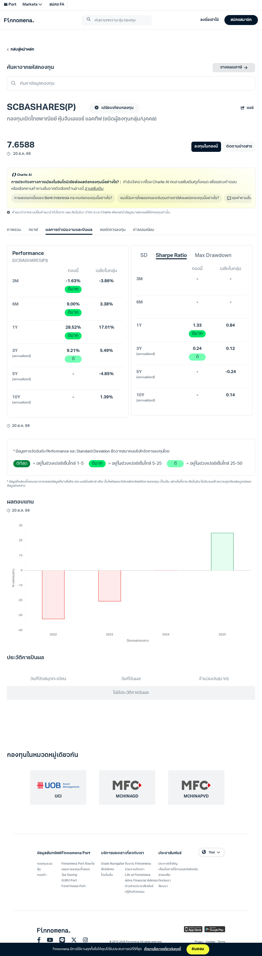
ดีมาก (73, 289)
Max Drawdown (213, 255)
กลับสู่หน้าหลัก (21, 50)
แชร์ (250, 108)
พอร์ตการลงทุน (112, 230)
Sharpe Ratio (171, 255)
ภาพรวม (14, 230)
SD (144, 255)
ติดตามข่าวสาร (239, 147)
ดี (73, 359)
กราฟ (33, 230)
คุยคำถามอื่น (242, 198)
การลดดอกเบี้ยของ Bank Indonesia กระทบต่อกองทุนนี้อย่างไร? (63, 198)
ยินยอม (198, 949)
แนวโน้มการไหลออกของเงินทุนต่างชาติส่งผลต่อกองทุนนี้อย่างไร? (169, 198)
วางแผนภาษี (231, 67)
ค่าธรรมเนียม (143, 230)
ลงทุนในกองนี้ (206, 147)
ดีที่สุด (21, 463)
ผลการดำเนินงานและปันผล (69, 230)
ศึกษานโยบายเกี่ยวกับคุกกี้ (162, 949)
